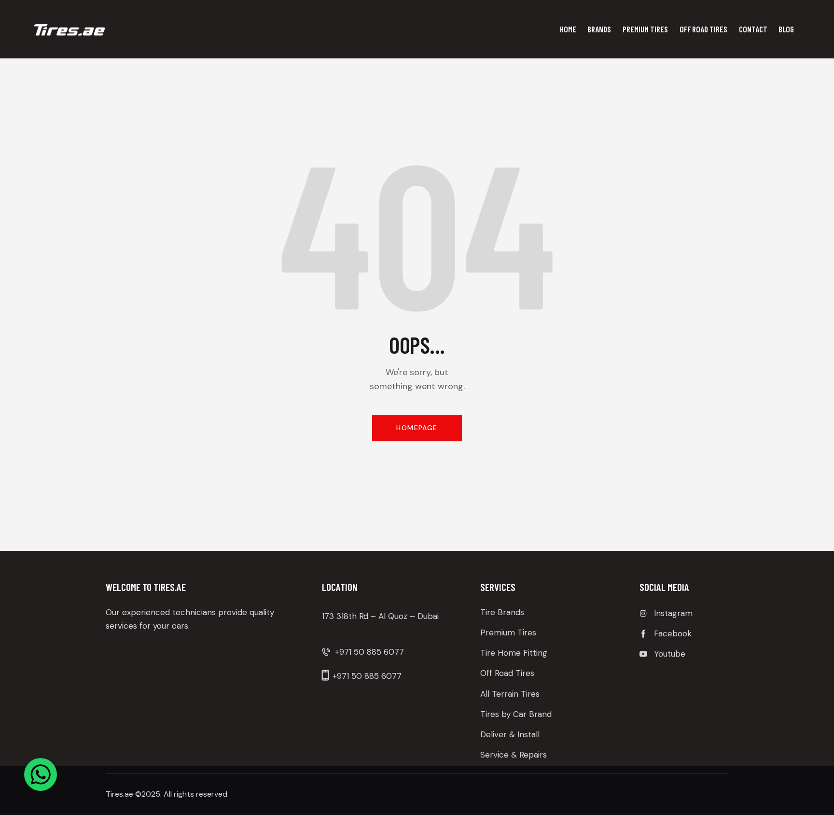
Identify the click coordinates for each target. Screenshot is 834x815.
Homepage (416, 427)
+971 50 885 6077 (369, 651)
